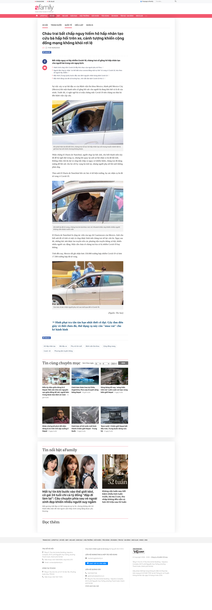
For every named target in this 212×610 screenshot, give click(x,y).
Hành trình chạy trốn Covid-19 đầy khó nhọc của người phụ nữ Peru (78, 67)
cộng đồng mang (109, 346)
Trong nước (56, 25)
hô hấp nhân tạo (49, 346)
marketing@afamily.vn (95, 558)
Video (141, 540)
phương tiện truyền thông (63, 351)
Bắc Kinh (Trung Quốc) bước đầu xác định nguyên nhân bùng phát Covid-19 (81, 75)
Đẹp (58, 16)
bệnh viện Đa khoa (92, 346)
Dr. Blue (51, 1)
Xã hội (52, 16)
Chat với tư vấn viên (97, 563)
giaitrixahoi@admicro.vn (96, 576)
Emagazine (40, 1)
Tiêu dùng (105, 16)
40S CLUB (139, 16)
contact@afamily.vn (55, 562)
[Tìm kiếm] (175, 1)
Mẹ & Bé (65, 16)
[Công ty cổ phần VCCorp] (139, 551)
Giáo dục (73, 16)
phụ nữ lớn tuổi (76, 346)
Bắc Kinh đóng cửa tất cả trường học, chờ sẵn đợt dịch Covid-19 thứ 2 (79, 78)
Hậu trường (84, 16)
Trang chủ (46, 540)
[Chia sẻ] (44, 61)
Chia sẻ (47, 52)
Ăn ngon (115, 16)
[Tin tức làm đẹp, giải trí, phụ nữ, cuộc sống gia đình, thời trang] (44, 8)
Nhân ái (89, 25)
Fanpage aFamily (147, 1)
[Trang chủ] (37, 16)
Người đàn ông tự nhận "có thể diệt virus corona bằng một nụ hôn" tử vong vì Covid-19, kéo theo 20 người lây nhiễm (88, 71)
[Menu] (146, 16)
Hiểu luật (79, 25)
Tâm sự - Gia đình (126, 16)
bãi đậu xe (63, 346)
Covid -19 (47, 351)
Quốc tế (68, 25)
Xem (123, 363)
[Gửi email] (44, 67)
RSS (146, 540)
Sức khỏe (95, 16)
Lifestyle (43, 16)
